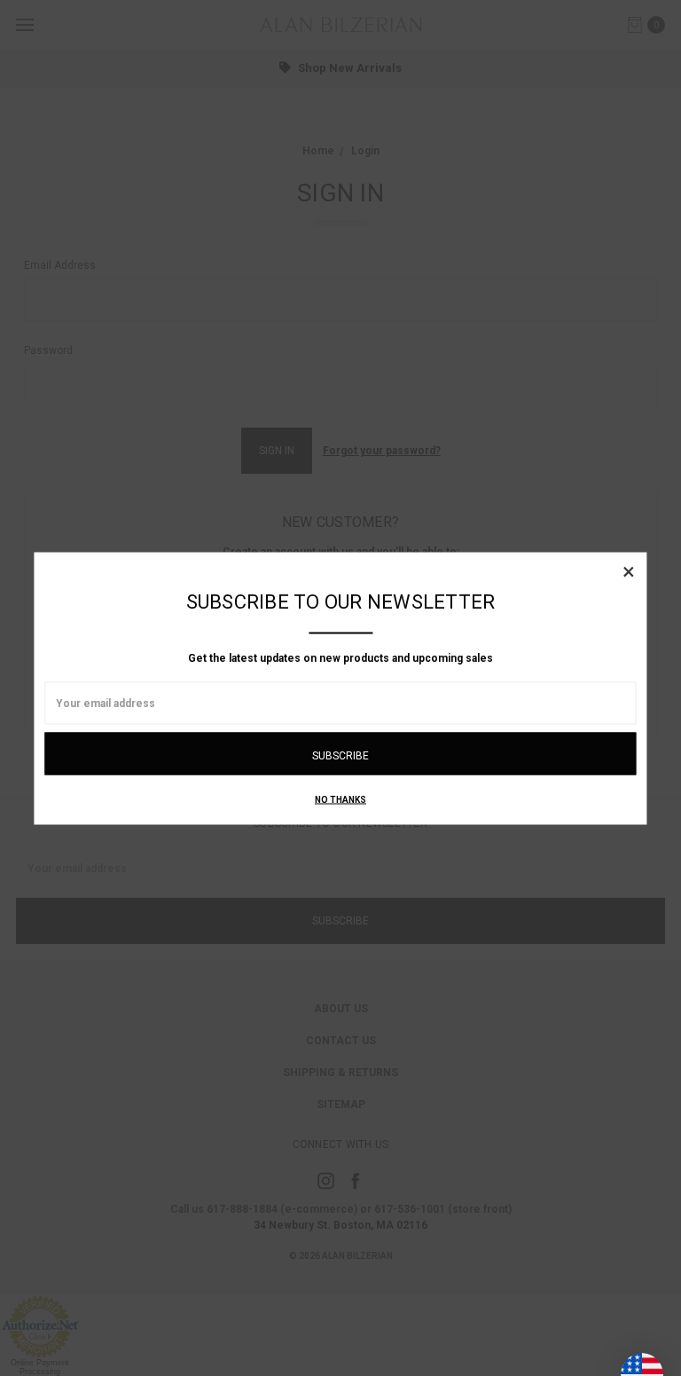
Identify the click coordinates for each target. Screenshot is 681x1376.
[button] (628, 570)
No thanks (340, 799)
